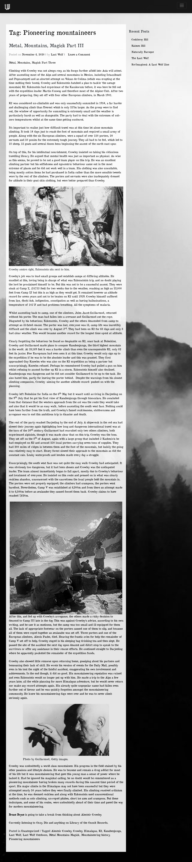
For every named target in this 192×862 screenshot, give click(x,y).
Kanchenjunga (112, 830)
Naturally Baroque (142, 51)
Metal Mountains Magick (64, 834)
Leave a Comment (79, 54)
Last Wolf (57, 54)
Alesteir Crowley (61, 830)
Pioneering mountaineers (24, 839)
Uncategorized (30, 830)
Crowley (77, 830)
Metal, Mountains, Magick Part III (46, 45)
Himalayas (90, 830)
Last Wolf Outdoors (35, 834)
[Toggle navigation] (182, 5)
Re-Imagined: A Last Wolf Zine (150, 64)
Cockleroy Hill (139, 39)
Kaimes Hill (138, 45)
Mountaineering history (95, 834)
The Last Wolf (139, 58)
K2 (100, 830)
